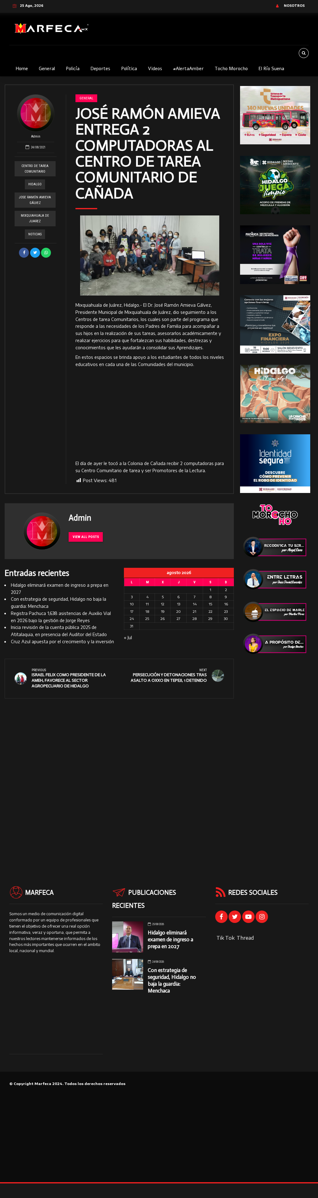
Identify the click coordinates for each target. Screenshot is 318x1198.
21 (194, 611)
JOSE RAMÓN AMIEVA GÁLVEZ (35, 200)
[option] (149, 255)
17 (132, 611)
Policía (73, 69)
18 (147, 611)
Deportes (100, 69)
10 (132, 604)
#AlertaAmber (188, 69)
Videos (155, 69)
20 (178, 611)
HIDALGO (35, 184)
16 (226, 604)
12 (162, 604)
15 (210, 604)
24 (132, 618)
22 (210, 611)
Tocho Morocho (231, 69)
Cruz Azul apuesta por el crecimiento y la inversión (62, 641)
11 (147, 604)
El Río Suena (271, 69)
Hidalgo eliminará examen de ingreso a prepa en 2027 (170, 939)
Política (129, 69)
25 (147, 618)
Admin (35, 136)
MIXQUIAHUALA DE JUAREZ (35, 218)
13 (178, 604)
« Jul (128, 637)
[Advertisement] (149, 414)
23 (226, 611)
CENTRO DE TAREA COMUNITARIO (34, 169)
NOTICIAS (35, 234)
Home (22, 69)
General (47, 69)
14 (195, 604)
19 (163, 611)
